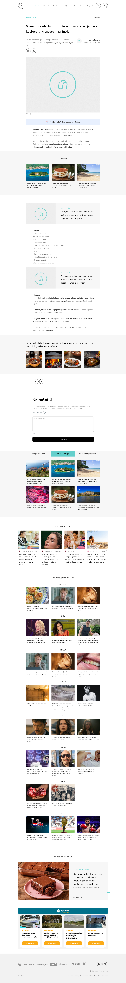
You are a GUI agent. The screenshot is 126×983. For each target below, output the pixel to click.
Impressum (70, 975)
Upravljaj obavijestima (100, 971)
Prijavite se (63, 439)
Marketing (76, 975)
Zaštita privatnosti (92, 975)
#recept (97, 17)
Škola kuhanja (79, 6)
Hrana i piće (35, 6)
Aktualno (55, 6)
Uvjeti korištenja (84, 975)
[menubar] (105, 5)
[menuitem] (105, 5)
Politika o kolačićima (103, 975)
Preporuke (90, 6)
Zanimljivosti (66, 6)
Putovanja (46, 6)
